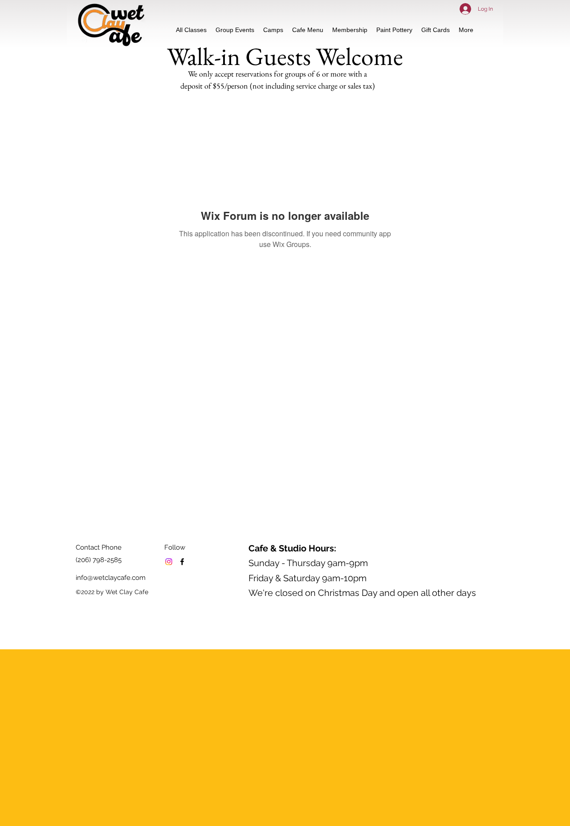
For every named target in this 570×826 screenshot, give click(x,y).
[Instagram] (168, 561)
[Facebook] (182, 561)
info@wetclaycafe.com (111, 578)
